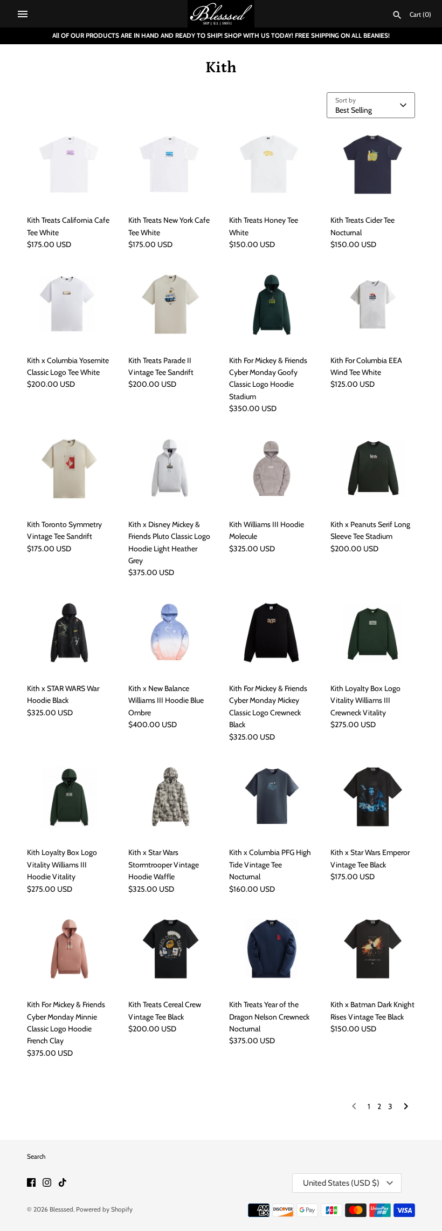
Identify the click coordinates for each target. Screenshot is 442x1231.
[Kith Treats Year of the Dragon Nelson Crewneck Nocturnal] (271, 949)
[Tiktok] (62, 1183)
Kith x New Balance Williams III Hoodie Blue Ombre (166, 700)
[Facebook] (31, 1183)
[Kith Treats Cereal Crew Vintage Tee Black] (170, 949)
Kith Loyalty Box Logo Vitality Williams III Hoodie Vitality (62, 864)
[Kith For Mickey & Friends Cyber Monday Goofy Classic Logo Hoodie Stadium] (271, 304)
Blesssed (61, 1209)
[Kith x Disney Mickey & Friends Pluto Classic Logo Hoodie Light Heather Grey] (170, 469)
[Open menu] (22, 14)
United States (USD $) (341, 1183)
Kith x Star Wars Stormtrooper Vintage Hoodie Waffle (163, 864)
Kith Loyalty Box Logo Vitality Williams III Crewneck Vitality (365, 700)
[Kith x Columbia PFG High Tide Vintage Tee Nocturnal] (271, 797)
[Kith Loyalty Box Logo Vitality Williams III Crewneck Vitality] (373, 633)
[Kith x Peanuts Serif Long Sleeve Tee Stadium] (373, 469)
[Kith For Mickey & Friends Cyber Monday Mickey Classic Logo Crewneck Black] (271, 633)
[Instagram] (47, 1183)
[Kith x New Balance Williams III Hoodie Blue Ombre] (170, 633)
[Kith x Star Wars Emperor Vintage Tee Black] (373, 797)
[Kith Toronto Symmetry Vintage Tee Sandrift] (69, 469)
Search (36, 1156)
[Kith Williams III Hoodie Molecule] (271, 469)
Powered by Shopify (104, 1209)
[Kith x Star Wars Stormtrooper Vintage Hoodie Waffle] (170, 797)
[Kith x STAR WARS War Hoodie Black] (69, 633)
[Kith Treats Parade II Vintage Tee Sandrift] (170, 304)
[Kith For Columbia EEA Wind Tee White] (373, 304)
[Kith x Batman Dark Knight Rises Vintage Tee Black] (373, 949)
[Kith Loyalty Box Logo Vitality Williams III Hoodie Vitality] (69, 797)
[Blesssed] (221, 14)
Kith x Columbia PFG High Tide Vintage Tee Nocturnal (270, 864)
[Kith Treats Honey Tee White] (271, 164)
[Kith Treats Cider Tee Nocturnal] (373, 164)
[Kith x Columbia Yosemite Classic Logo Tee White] (69, 304)
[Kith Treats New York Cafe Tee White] (170, 164)
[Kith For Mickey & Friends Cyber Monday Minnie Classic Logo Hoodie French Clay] (69, 949)
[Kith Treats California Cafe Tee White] (69, 164)
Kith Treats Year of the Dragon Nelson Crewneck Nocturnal (269, 1017)
